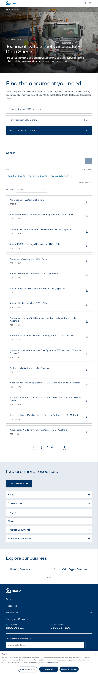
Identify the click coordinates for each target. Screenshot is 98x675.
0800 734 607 (60, 628)
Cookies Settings (27, 669)
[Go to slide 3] (50, 577)
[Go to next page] (64, 447)
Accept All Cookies (69, 669)
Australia (13, 625)
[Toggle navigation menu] (89, 3)
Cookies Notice (52, 662)
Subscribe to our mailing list (18, 639)
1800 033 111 (14, 628)
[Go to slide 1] (47, 577)
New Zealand (59, 625)
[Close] (95, 654)
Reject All (49, 669)
